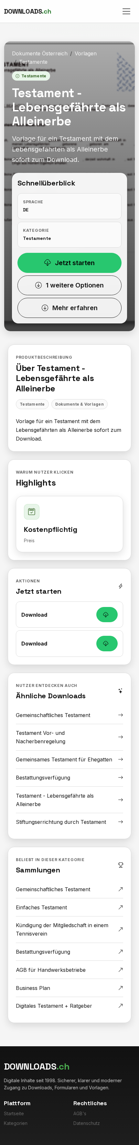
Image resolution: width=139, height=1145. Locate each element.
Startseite (14, 1113)
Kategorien (15, 1123)
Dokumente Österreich (40, 53)
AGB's (79, 1113)
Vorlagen (86, 53)
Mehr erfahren (74, 308)
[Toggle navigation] (126, 11)
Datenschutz (86, 1123)
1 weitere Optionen (74, 285)
